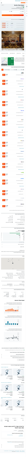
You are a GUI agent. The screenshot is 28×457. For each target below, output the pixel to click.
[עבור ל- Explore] (27, 10)
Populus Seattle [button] (10, 406)
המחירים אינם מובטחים (10, 442)
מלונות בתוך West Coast (22, 451)
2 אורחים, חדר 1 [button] (21, 13)
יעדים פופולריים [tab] (15, 430)
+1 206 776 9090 (22, 9)
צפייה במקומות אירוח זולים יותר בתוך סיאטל (6, 382)
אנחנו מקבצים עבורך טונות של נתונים (19, 445)
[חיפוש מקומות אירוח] (27, 6)
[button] (1, 1)
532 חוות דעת (18, 7)
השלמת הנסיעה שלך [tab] (20, 430)
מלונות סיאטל (17, 451)
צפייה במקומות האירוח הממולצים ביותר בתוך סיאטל (6, 397)
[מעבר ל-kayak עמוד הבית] (23, 2)
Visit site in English (17, 0)
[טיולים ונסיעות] (27, 13)
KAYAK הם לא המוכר (21, 444)
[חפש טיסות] (27, 5)
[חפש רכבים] (27, 8)
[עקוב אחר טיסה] (27, 11)
